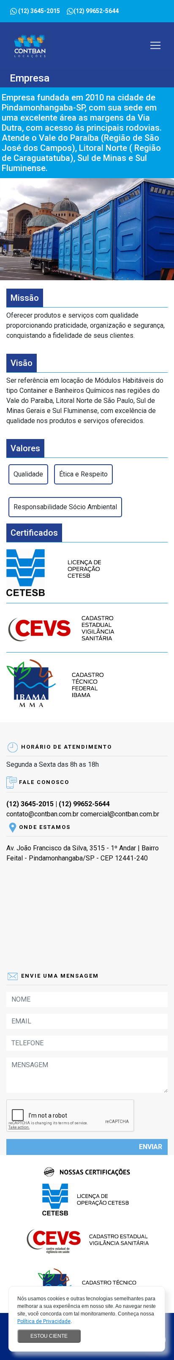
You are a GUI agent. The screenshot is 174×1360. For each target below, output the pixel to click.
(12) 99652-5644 (84, 804)
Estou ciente (49, 1336)
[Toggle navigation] (155, 45)
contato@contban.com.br (42, 814)
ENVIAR (150, 1147)
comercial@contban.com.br (119, 814)
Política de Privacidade (44, 1321)
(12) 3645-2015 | (32, 804)
